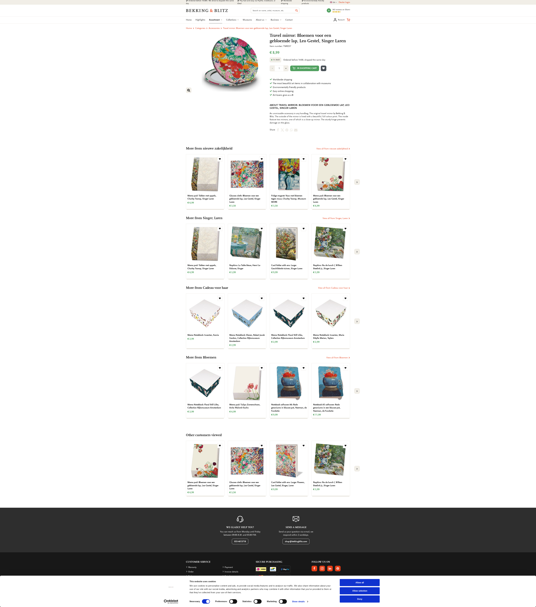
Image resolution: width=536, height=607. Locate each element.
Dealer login (344, 2)
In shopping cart (307, 68)
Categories (200, 28)
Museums (247, 20)
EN (333, 2)
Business (275, 20)
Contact (289, 20)
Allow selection (359, 591)
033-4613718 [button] (240, 541)
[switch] (233, 601)
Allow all (360, 582)
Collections (231, 20)
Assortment (215, 20)
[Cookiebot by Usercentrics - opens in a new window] (171, 601)
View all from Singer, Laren (335, 218)
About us (260, 20)
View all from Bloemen (337, 357)
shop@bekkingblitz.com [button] (296, 541)
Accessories (214, 28)
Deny (359, 599)
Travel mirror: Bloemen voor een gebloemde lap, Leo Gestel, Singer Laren (257, 28)
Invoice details (231, 571)
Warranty (192, 567)
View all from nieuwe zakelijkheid (332, 148)
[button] (348, 19)
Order (191, 571)
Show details (298, 601)
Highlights (200, 20)
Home (189, 20)
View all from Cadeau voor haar (333, 288)
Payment (229, 567)
